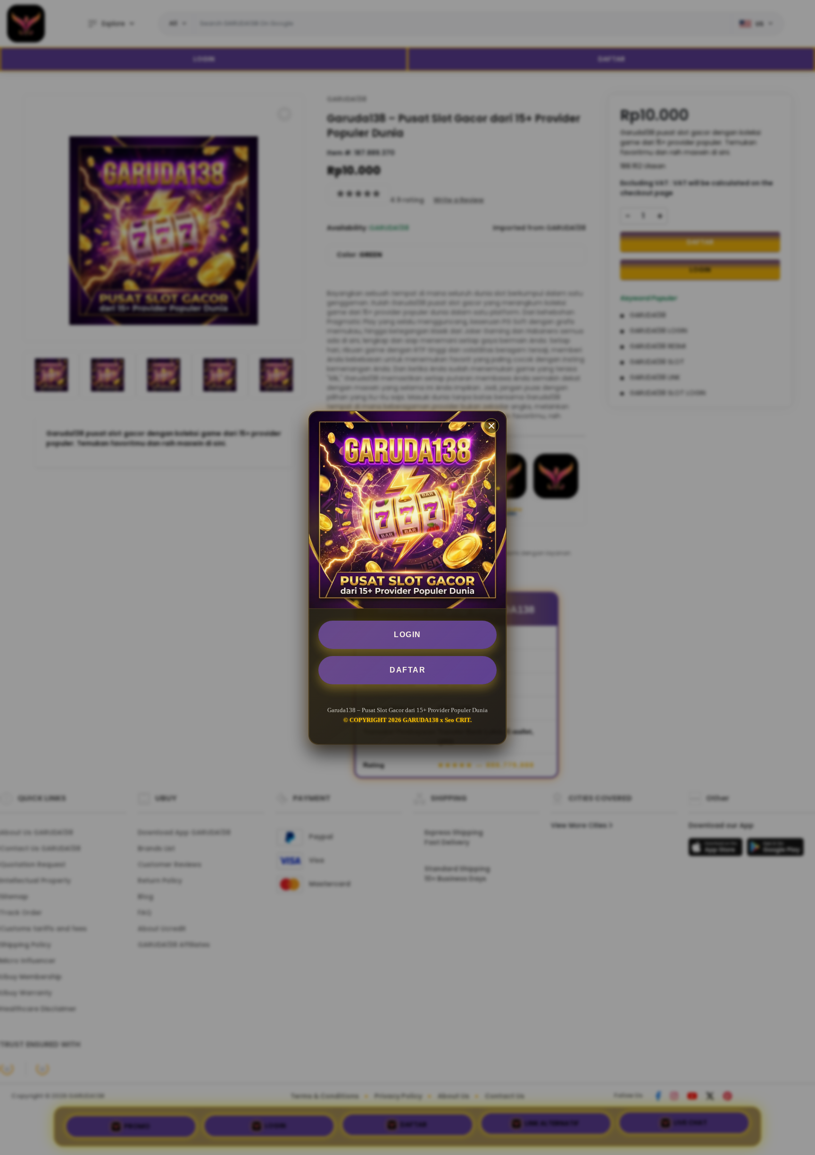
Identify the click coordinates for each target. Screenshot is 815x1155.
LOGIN (407, 635)
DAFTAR (407, 670)
